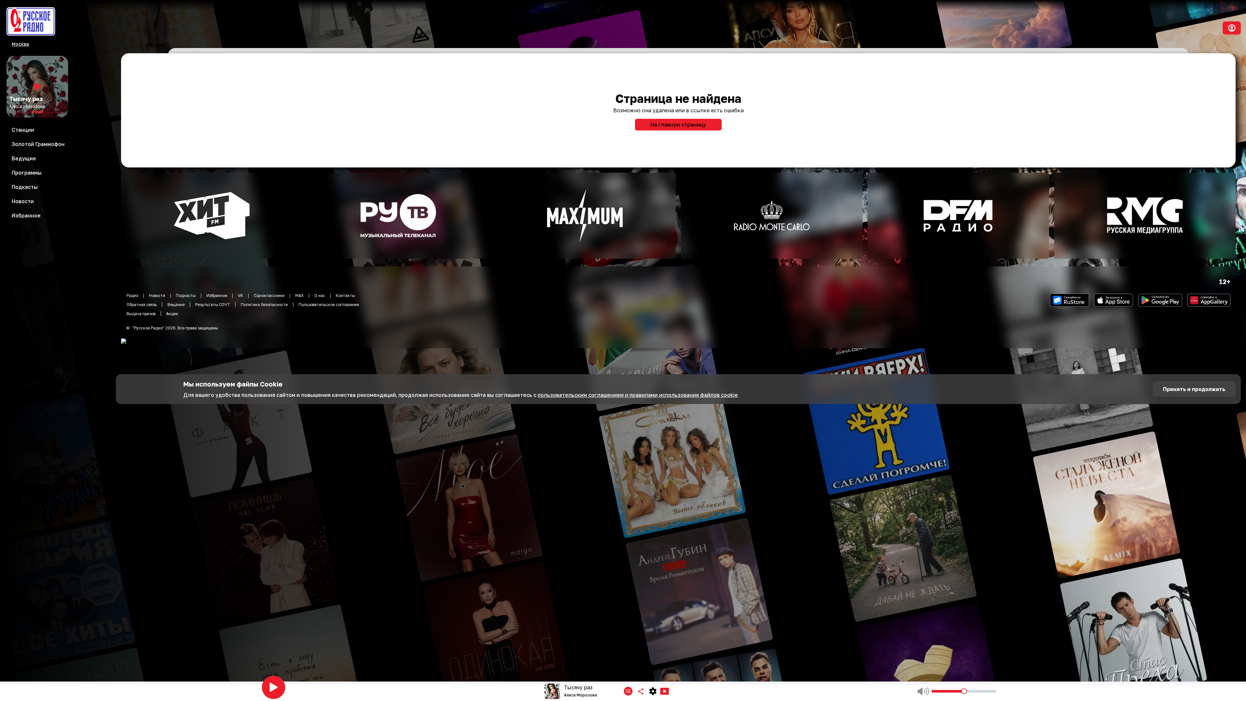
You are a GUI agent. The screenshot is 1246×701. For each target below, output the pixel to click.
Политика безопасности (264, 304)
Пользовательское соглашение (329, 304)
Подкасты (186, 295)
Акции (172, 313)
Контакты (345, 295)
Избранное (216, 295)
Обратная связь (142, 304)
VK (240, 295)
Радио (132, 295)
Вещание (176, 304)
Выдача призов (141, 313)
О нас (319, 295)
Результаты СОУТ (212, 304)
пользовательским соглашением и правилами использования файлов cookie (638, 395)
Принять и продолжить (1194, 389)
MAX (299, 295)
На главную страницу (678, 124)
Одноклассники (269, 295)
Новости (157, 295)
